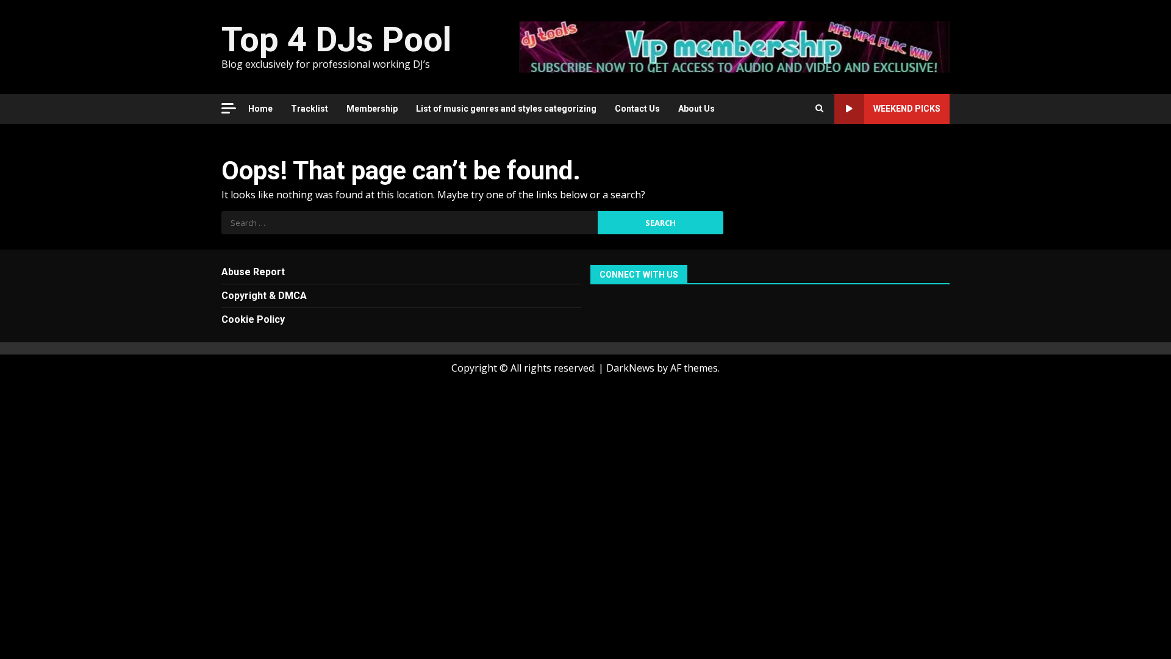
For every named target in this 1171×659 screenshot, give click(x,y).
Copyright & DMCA (264, 295)
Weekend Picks (906, 108)
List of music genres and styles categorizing (506, 108)
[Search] (819, 108)
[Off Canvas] (228, 108)
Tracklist (309, 108)
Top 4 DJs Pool (336, 40)
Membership (372, 108)
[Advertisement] (734, 45)
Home (260, 108)
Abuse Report (253, 272)
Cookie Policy (253, 319)
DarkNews (630, 368)
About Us (696, 108)
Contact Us (637, 108)
